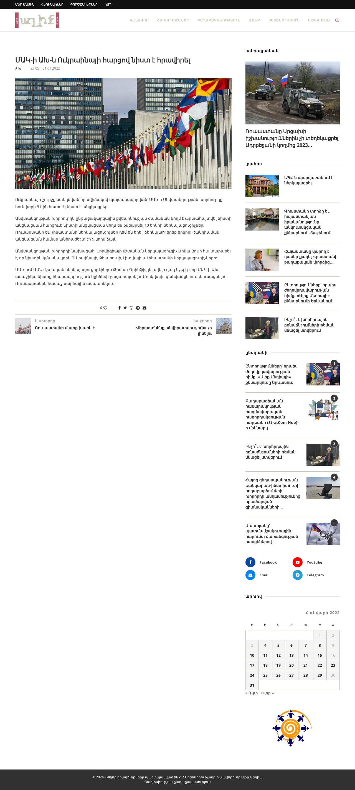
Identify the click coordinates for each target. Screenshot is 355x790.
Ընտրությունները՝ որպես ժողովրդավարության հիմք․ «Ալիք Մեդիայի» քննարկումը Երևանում (310, 293)
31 (252, 685)
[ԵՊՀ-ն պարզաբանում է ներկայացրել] (262, 186)
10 (252, 655)
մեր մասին (24, 4)
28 (305, 675)
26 (278, 675)
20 (291, 665)
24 (252, 675)
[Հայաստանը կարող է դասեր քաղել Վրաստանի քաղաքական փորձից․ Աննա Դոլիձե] (262, 260)
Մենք (254, 20)
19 (278, 665)
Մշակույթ (319, 20)
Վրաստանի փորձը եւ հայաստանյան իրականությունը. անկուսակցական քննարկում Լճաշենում (307, 221)
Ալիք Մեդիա (252, 777)
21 (305, 665)
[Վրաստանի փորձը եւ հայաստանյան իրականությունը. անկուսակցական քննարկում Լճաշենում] (262, 219)
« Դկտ (251, 693)
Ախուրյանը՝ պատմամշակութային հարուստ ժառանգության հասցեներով (271, 533)
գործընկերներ (84, 4)
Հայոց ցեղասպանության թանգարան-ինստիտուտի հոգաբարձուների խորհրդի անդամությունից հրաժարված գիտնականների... (272, 493)
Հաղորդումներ (173, 20)
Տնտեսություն (284, 20)
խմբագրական (262, 50)
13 (291, 655)
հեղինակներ (52, 4)
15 (320, 655)
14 (305, 655)
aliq (18, 68)
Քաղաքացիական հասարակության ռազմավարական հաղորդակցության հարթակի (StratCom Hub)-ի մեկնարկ (272, 414)
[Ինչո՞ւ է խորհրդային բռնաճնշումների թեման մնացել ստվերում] (262, 328)
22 (320, 665)
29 (320, 675)
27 (291, 675)
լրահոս (253, 163)
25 (265, 675)
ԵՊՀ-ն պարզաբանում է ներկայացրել (308, 180)
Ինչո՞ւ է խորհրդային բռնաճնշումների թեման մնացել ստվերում (309, 325)
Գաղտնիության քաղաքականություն (177, 781)
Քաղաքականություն (218, 20)
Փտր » (267, 693)
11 (265, 655)
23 (333, 665)
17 (252, 665)
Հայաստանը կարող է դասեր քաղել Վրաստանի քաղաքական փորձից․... (311, 257)
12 (278, 655)
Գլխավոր (139, 20)
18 (265, 665)
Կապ (108, 4)
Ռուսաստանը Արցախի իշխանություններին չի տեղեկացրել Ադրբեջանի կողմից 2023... (291, 138)
